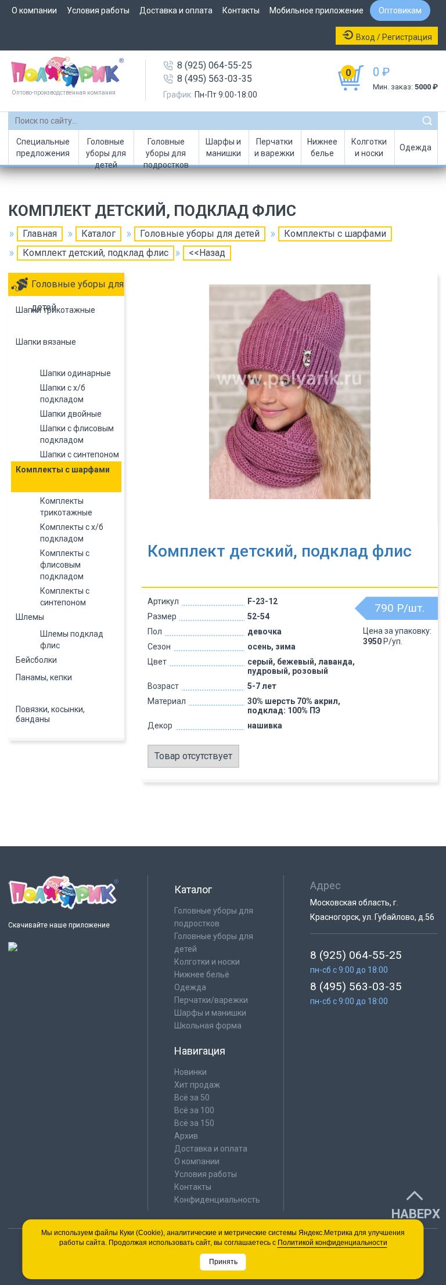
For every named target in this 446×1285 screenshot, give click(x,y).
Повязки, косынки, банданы (50, 714)
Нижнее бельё (201, 974)
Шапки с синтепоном (79, 454)
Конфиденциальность (217, 1199)
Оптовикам (400, 10)
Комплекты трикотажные (66, 506)
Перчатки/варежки (211, 1000)
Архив (186, 1135)
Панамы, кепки (44, 677)
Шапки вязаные (46, 341)
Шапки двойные (71, 413)
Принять (223, 1262)
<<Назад (207, 252)
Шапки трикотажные (55, 310)
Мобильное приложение (316, 10)
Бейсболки (36, 660)
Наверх (415, 1214)
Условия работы (98, 10)
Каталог (98, 233)
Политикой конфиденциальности (332, 1243)
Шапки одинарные (75, 373)
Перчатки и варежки (274, 147)
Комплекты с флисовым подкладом (64, 564)
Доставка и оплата (176, 10)
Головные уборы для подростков (166, 151)
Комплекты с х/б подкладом (71, 532)
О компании (34, 10)
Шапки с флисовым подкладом (77, 434)
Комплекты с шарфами (335, 233)
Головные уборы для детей (106, 151)
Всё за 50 (192, 1097)
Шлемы (30, 617)
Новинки (190, 1072)
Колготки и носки (369, 147)
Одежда (415, 147)
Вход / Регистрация (394, 37)
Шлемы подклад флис (71, 639)
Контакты (241, 10)
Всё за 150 (194, 1123)
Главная (40, 233)
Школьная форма (208, 1025)
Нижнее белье (322, 147)
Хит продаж (197, 1084)
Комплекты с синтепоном (64, 596)
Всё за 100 (194, 1110)
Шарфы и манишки (223, 147)
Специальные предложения (43, 147)
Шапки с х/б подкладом (62, 393)
